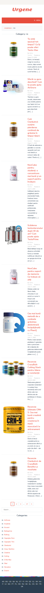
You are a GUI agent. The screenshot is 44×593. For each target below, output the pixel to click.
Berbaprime (8, 531)
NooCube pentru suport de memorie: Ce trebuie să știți (34, 274)
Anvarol (6, 527)
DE (30, 581)
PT (13, 584)
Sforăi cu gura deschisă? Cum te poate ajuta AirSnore (35, 83)
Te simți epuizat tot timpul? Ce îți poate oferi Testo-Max (34, 44)
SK (26, 584)
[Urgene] (22, 10)
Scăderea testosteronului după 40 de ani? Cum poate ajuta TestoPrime (35, 232)
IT (2, 584)
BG (7, 581)
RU (23, 584)
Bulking (6, 534)
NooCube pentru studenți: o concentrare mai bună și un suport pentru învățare (34, 173)
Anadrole (7, 524)
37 (27, 504)
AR (3, 581)
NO (9, 584)
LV (6, 584)
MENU (38, 20)
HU (40, 581)
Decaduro (7, 567)
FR (27, 581)
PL (16, 584)
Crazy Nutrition (9, 549)
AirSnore (7, 520)
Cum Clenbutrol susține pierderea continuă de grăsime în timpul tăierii (34, 127)
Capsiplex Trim (9, 542)
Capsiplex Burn (9, 538)
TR (40, 584)
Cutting (6, 556)
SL (30, 584)
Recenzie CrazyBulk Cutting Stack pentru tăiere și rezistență (34, 367)
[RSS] (22, 2)
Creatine (7, 552)
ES (33, 584)
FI (23, 581)
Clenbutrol (7, 545)
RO (19, 584)
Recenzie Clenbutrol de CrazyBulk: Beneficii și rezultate (34, 464)
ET (20, 581)
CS (10, 581)
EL (33, 581)
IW (37, 581)
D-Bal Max (7, 560)
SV (37, 584)
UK (22, 586)
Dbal (5, 563)
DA (14, 581)
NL (17, 581)
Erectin (6, 570)
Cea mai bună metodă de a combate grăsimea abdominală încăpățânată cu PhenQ (34, 322)
